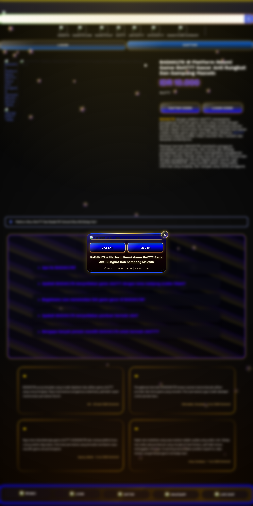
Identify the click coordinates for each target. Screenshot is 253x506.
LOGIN (145, 248)
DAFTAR (107, 248)
